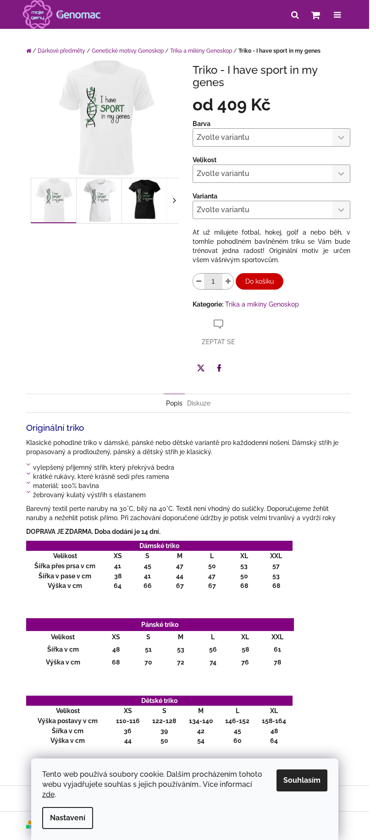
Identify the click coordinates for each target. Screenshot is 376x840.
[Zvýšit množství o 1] (227, 281)
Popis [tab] (174, 403)
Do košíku (259, 281)
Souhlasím (302, 780)
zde (48, 794)
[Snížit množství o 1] (198, 281)
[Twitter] (201, 368)
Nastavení (67, 817)
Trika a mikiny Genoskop (262, 304)
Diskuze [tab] (198, 403)
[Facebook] (219, 368)
